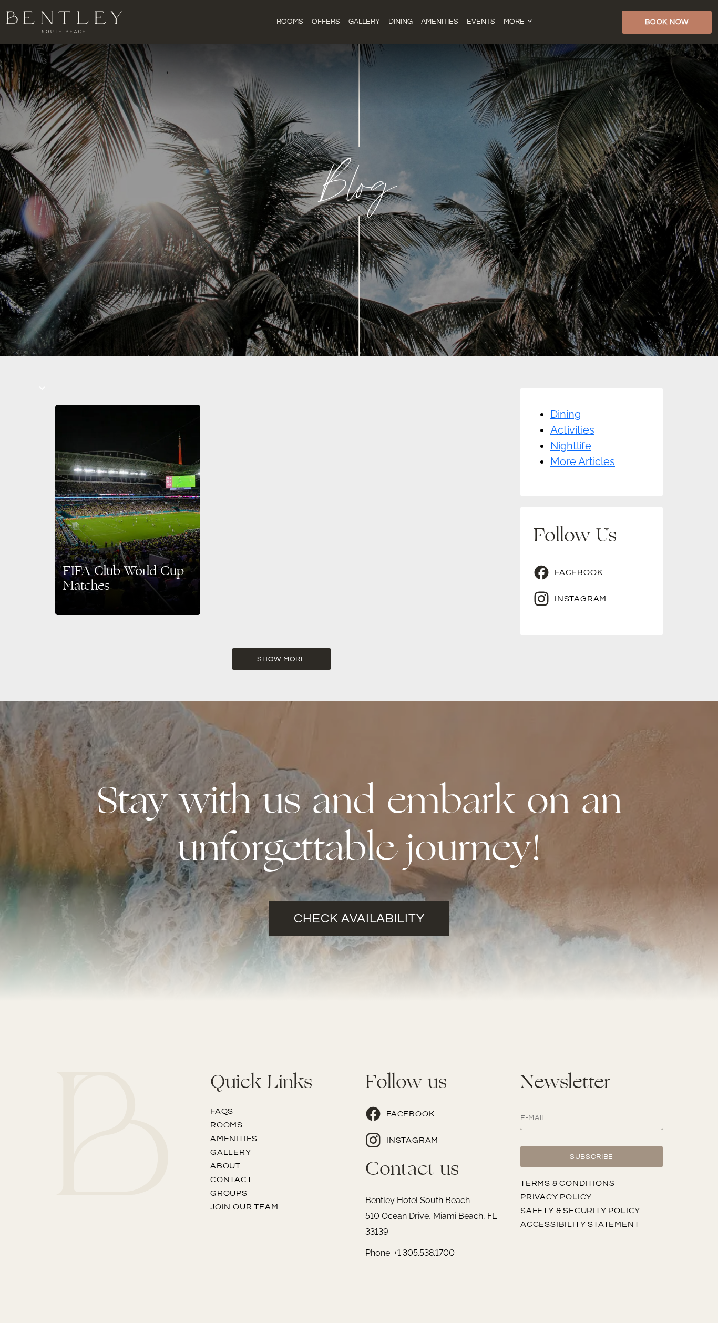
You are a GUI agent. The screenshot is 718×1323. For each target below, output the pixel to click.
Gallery (364, 21)
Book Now (667, 22)
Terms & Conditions (567, 1183)
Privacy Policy (556, 1197)
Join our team (244, 1207)
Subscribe (591, 1157)
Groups (229, 1193)
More (514, 21)
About (225, 1166)
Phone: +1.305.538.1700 (410, 1253)
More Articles (582, 461)
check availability (359, 918)
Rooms (289, 21)
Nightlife (570, 445)
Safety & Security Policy (580, 1210)
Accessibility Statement (579, 1224)
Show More (281, 659)
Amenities (439, 21)
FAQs (221, 1111)
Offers (326, 21)
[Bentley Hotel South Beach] (64, 21)
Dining (400, 21)
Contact (231, 1179)
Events (481, 21)
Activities (572, 430)
